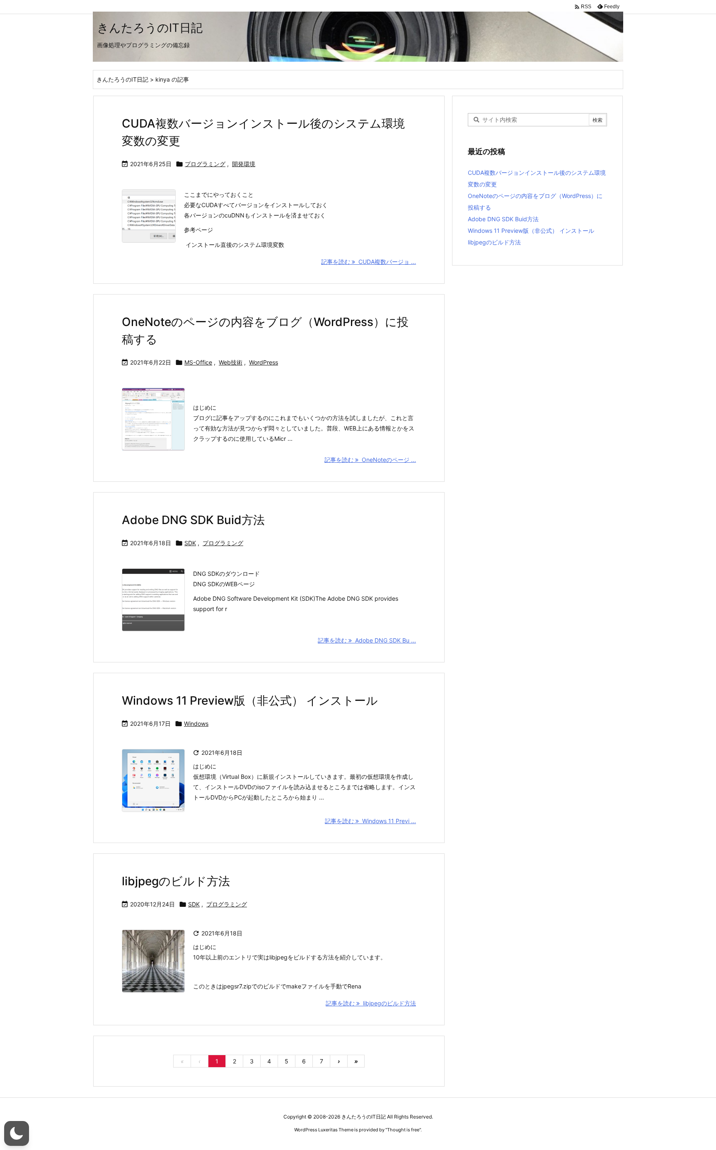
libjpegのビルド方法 (176, 881)
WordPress (263, 362)
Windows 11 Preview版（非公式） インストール (250, 700)
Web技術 (230, 362)
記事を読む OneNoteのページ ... (370, 459)
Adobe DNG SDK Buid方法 (193, 520)
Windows (196, 723)
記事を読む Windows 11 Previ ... (370, 820)
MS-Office (198, 362)
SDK (190, 542)
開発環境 (243, 163)
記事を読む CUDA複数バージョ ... (368, 261)
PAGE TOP (692, 1107)
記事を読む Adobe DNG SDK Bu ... (367, 640)
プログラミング (205, 163)
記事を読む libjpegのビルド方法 (371, 1003)
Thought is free (403, 1130)
